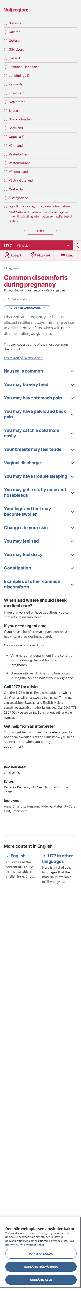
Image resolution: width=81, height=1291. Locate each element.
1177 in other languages (57, 858)
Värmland (16, 146)
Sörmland (16, 128)
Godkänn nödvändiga (41, 1266)
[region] (40, 1252)
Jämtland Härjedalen (24, 67)
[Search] (77, 245)
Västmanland (18, 172)
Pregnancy (13, 268)
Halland (14, 58)
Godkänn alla (41, 1280)
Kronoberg (17, 93)
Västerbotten (18, 154)
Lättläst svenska (16, 299)
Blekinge (15, 23)
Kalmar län (16, 84)
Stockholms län (20, 119)
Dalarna (14, 32)
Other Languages (27, 307)
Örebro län (17, 189)
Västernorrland (20, 163)
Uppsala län (17, 137)
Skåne (13, 111)
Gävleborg (16, 49)
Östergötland (18, 198)
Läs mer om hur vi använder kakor (39, 1243)
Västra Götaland (21, 180)
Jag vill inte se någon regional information (39, 206)
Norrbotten (17, 102)
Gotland (15, 41)
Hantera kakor (41, 1253)
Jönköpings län (20, 76)
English (18, 855)
